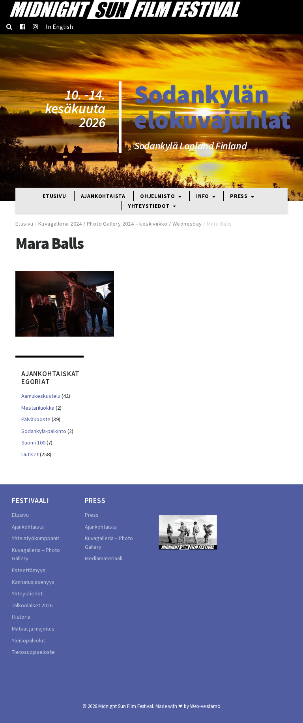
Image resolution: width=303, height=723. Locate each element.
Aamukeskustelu (40, 395)
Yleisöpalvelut (28, 640)
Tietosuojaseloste (33, 651)
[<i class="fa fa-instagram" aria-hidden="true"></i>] (35, 26)
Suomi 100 (33, 442)
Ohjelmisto (158, 196)
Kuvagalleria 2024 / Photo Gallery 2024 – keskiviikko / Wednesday (120, 223)
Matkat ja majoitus (33, 628)
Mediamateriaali (103, 558)
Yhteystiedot (149, 206)
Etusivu (54, 196)
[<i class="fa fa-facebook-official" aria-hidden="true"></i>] (22, 26)
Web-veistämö (205, 706)
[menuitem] (59, 26)
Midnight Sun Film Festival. (126, 706)
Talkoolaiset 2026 (32, 605)
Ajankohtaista (103, 196)
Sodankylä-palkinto (43, 431)
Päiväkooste (35, 419)
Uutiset (30, 454)
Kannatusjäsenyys (33, 582)
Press (239, 196)
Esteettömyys (28, 570)
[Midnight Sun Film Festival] (124, 9)
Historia (21, 616)
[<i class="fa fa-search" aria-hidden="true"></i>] (9, 26)
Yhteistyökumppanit (35, 538)
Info (203, 196)
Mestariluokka (37, 407)
